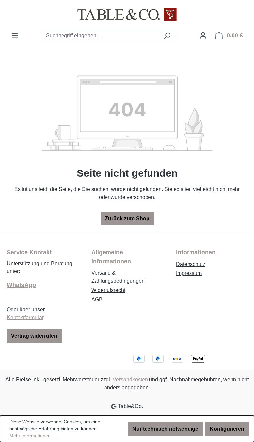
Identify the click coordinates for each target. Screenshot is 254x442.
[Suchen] (167, 35)
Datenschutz (190, 264)
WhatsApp (21, 285)
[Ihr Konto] (203, 35)
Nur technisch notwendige (165, 429)
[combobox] (101, 35)
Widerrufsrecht (108, 290)
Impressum (189, 273)
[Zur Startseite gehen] (127, 14)
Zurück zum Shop (127, 218)
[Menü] (14, 35)
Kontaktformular (25, 317)
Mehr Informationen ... (32, 435)
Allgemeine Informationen (111, 257)
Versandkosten (130, 379)
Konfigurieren (227, 429)
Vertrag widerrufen (34, 336)
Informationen (196, 252)
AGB (97, 299)
